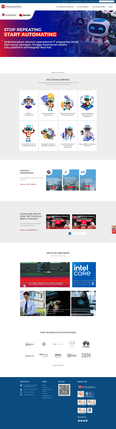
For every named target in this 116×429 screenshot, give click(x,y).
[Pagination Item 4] (60, 365)
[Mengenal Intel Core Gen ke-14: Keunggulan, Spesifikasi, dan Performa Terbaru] (32, 303)
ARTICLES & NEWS (46, 389)
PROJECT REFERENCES (76, 1)
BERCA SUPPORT (93, 1)
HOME (44, 385)
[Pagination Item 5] (62, 365)
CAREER (86, 1)
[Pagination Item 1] (53, 365)
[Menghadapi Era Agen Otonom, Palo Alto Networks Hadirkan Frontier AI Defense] (83, 303)
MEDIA (110, 6)
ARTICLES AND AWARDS (98, 6)
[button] (58, 40)
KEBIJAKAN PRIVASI (47, 397)
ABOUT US (65, 1)
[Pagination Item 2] (55, 365)
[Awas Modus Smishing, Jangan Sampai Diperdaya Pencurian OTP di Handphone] (58, 303)
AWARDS (44, 393)
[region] (58, 41)
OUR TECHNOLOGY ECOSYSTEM (64, 6)
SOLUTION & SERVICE (82, 6)
